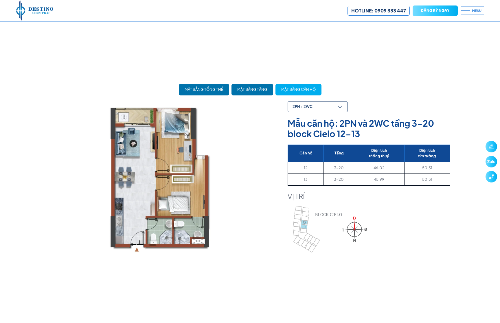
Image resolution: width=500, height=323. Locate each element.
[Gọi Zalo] (491, 161)
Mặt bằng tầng (252, 89)
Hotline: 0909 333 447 (378, 11)
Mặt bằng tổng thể (204, 89)
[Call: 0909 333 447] (491, 176)
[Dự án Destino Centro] (182, 11)
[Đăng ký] (491, 146)
